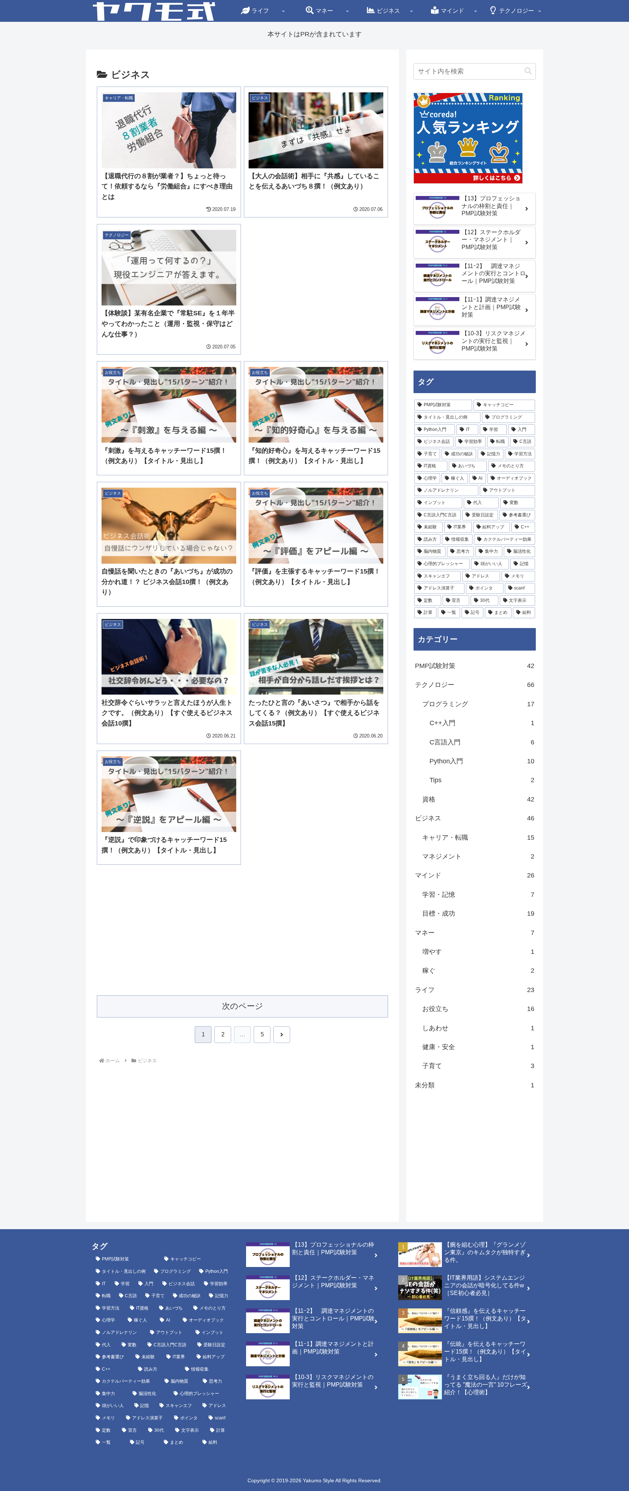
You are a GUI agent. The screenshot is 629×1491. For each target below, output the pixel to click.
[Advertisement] (316, 275)
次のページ (242, 1006)
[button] (528, 71)
